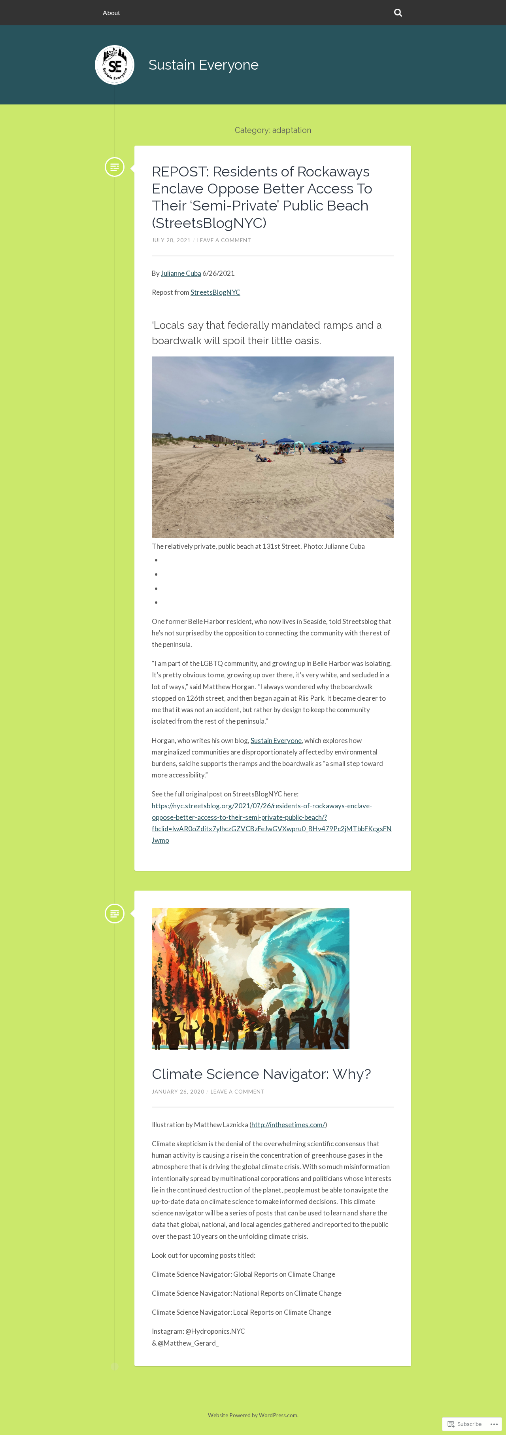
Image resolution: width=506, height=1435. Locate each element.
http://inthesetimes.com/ (288, 1124)
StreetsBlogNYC (215, 292)
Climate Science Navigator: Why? (261, 1073)
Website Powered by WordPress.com (252, 1415)
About (111, 12)
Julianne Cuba (181, 273)
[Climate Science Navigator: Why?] (115, 913)
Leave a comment (224, 240)
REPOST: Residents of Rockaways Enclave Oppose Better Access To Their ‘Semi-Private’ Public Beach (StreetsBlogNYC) (262, 197)
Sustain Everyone (204, 65)
